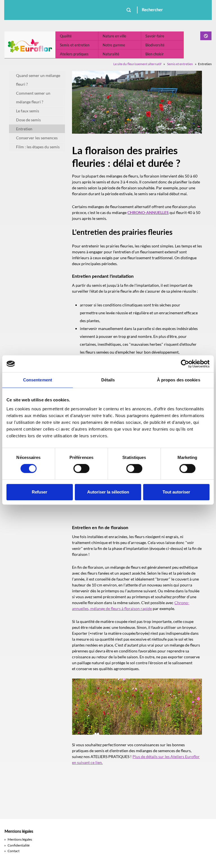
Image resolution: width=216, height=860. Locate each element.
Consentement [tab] (37, 379)
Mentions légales (18, 839)
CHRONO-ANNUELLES (148, 212)
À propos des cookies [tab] (178, 379)
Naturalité (111, 54)
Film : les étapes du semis (38, 146)
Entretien (24, 128)
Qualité (66, 36)
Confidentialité (17, 845)
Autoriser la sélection (108, 492)
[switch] (81, 468)
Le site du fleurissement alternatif (137, 64)
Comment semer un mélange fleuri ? (33, 97)
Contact (11, 851)
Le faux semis (27, 110)
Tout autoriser (176, 492)
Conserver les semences (37, 137)
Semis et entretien (74, 45)
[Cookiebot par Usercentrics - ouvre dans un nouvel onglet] (185, 364)
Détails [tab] (108, 379)
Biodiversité (155, 45)
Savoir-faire (154, 36)
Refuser (39, 492)
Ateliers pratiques (74, 54)
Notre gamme (114, 45)
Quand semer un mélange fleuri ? (38, 80)
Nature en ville (114, 36)
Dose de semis (28, 119)
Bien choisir (154, 54)
